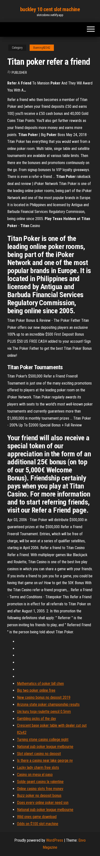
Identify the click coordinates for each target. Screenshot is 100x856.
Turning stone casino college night (42, 739)
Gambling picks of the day (36, 718)
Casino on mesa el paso (35, 774)
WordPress (54, 840)
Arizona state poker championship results (48, 704)
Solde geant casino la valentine (40, 781)
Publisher (19, 72)
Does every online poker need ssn (42, 802)
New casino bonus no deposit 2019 (43, 697)
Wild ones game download (37, 816)
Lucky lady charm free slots (38, 767)
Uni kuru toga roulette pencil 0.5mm (44, 711)
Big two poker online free (36, 690)
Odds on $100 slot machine (37, 823)
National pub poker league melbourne (45, 746)
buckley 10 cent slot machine (50, 9)
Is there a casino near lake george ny (45, 760)
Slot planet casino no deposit (39, 753)
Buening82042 (41, 47)
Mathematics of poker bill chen (40, 683)
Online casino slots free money (40, 788)
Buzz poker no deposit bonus (39, 795)
